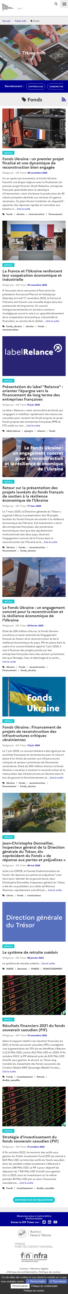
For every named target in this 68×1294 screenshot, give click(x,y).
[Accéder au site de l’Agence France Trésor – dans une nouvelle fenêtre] (34, 1233)
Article (8, 152)
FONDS (35, 968)
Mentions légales (39, 1268)
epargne (28, 430)
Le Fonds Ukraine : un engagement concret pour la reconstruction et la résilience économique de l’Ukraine (33, 613)
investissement (25, 1076)
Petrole (40, 1076)
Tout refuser (59, 1281)
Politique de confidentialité (22, 1271)
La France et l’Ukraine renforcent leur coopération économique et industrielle (32, 275)
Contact (23, 1268)
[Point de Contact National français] (34, 1245)
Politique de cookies (49, 1271)
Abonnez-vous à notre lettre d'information (34, 1217)
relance (41, 430)
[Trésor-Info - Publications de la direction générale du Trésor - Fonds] (64, 99)
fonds (9, 214)
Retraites (22, 968)
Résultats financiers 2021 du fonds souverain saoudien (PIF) (33, 1027)
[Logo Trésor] (28, 9)
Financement (9, 670)
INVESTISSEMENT (52, 968)
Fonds (22, 547)
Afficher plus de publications (34, 1199)
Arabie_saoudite (11, 1080)
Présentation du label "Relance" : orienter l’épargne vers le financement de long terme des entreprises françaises (32, 393)
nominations (34, 895)
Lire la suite (23, 208)
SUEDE (9, 968)
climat (9, 895)
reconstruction (36, 214)
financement (55, 214)
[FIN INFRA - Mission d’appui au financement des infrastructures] (34, 1256)
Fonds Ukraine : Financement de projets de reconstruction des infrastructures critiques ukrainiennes (31, 733)
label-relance (13, 430)
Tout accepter (37, 1281)
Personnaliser (20, 1286)
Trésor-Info (20, 20)
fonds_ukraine (14, 326)
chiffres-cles (35, 86)
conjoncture (56, 86)
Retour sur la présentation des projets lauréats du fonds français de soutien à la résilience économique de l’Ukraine (33, 494)
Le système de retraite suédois (30, 952)
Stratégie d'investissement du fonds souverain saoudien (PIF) (30, 1138)
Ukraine (10, 547)
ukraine (20, 214)
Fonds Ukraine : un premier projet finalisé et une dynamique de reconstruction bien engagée (33, 163)
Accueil (6, 20)
